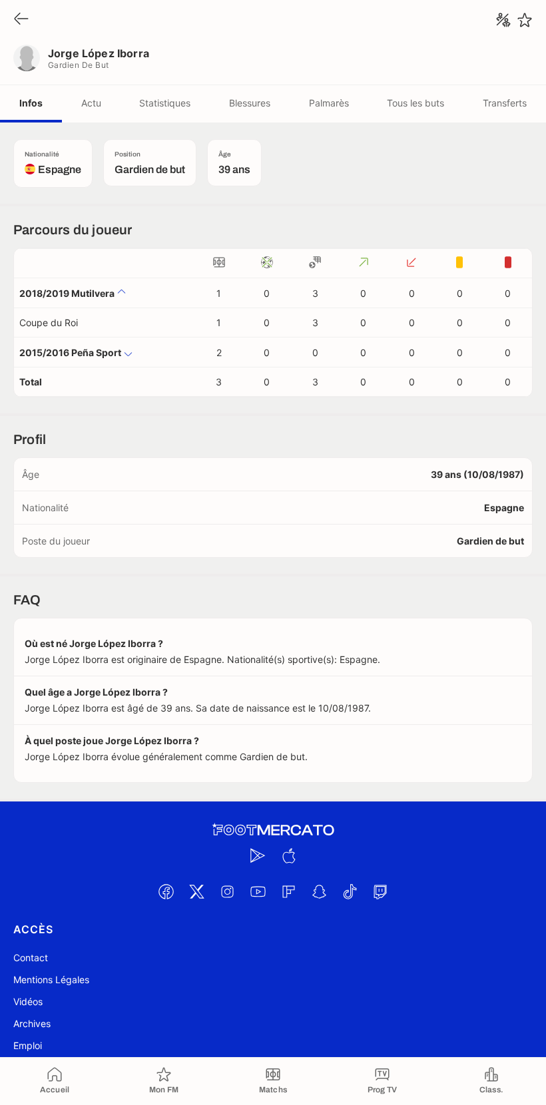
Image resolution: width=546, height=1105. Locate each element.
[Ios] (288, 855)
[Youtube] (258, 891)
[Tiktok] (350, 891)
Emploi (27, 1045)
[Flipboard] (288, 891)
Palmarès (329, 103)
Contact (30, 957)
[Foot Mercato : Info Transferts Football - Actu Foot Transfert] (273, 830)
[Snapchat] (319, 891)
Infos (31, 103)
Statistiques (164, 103)
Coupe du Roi (48, 322)
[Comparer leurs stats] (503, 20)
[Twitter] (196, 891)
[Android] (258, 855)
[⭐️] (525, 20)
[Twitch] (380, 891)
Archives (32, 1023)
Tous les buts (415, 103)
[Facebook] (166, 891)
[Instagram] (227, 891)
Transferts (505, 103)
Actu (91, 103)
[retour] (21, 20)
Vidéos (28, 1001)
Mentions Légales (51, 979)
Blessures (249, 103)
